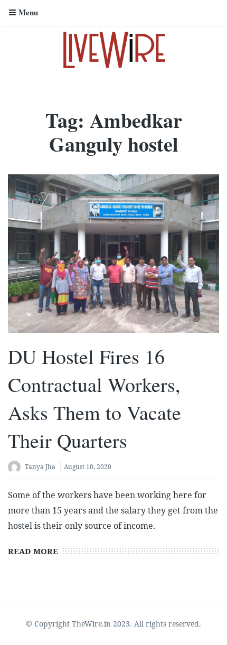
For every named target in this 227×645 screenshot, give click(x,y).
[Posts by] (16, 467)
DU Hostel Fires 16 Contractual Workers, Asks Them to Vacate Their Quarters (94, 398)
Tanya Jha (40, 466)
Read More (33, 551)
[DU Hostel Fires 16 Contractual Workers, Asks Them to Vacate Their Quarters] (113, 253)
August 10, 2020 (87, 466)
